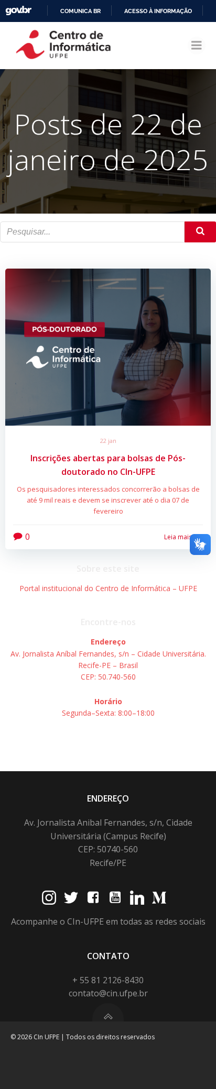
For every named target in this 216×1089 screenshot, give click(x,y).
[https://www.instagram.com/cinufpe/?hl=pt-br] (49, 898)
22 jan (108, 441)
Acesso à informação (158, 11)
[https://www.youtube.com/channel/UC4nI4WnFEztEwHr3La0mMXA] (115, 898)
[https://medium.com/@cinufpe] (159, 898)
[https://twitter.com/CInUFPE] (71, 898)
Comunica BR (80, 11)
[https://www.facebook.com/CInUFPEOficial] (93, 898)
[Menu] (197, 45)
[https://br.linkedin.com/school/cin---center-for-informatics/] (137, 898)
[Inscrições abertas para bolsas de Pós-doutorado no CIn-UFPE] (108, 346)
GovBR (18, 11)
